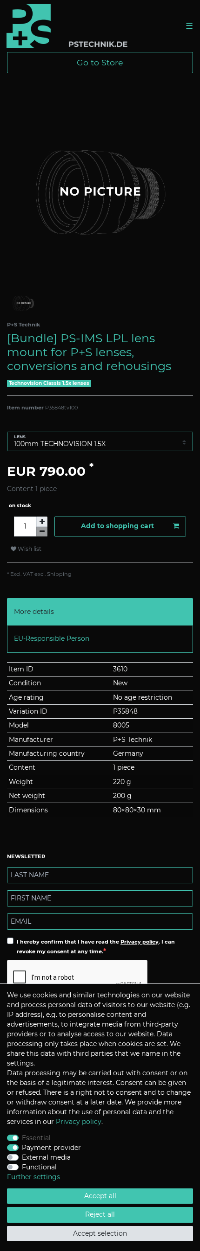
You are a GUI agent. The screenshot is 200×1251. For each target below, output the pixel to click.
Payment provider (51, 1147)
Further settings (33, 1177)
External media (46, 1157)
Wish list (28, 548)
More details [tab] (34, 611)
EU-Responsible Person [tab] (51, 638)
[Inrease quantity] (41, 522)
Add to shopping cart (117, 526)
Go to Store (100, 62)
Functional (39, 1167)
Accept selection (100, 1233)
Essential (36, 1138)
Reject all (100, 1214)
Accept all (100, 1196)
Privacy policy (139, 941)
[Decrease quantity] (41, 531)
